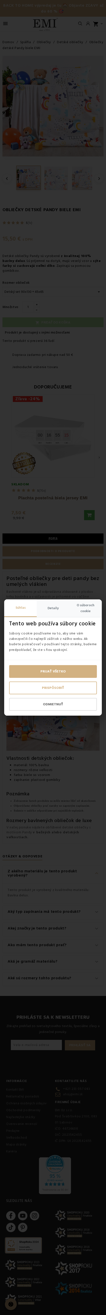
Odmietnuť (53, 704)
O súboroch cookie (85, 608)
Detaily (53, 608)
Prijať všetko (53, 671)
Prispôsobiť (53, 687)
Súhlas (21, 608)
